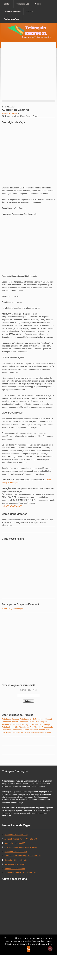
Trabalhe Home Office (10, 727)
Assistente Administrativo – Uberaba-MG (21, 839)
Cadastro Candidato (12, 11)
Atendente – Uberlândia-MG (16, 851)
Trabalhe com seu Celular (41, 732)
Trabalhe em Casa (26, 727)
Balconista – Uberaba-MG (15, 843)
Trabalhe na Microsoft (43, 719)
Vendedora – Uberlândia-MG (16, 834)
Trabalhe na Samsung (10, 719)
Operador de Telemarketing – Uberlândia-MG (22, 855)
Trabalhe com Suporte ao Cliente (25, 729)
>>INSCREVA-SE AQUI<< (13, 505)
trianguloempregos (9, 113)
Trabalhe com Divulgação (20, 732)
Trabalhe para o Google (40, 724)
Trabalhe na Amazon (10, 721)
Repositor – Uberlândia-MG (15, 860)
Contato (7, 3)
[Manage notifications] (50, 948)
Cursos (38, 3)
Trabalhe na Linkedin (27, 721)
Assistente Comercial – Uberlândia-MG (20, 872)
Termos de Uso (23, 3)
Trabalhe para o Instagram (20, 724)
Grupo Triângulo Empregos (12, 608)
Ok (28, 949)
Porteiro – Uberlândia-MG (15, 868)
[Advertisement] (28, 74)
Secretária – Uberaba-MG (15, 864)
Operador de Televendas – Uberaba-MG (21, 847)
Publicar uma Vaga (11, 19)
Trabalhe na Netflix (27, 719)
